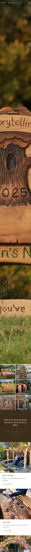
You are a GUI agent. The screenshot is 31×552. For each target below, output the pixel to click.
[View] (15, 182)
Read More (8, 484)
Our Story (8, 531)
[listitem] (7, 372)
